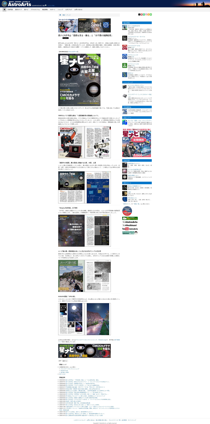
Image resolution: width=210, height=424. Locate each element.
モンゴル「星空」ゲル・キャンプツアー (140, 121)
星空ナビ (130, 73)
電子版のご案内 (65, 372)
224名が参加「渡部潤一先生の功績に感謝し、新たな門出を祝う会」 (83, 389)
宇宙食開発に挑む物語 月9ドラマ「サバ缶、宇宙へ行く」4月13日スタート (85, 387)
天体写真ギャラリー (134, 163)
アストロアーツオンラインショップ (86, 340)
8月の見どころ (132, 198)
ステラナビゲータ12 (134, 46)
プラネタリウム (35, 9)
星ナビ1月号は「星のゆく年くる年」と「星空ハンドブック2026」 (83, 405)
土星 (129, 192)
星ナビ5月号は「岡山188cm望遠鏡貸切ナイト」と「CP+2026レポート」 (84, 392)
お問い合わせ (78, 9)
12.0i (133, 47)
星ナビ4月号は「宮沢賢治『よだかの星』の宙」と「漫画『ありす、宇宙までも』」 (87, 394)
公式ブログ (68, 9)
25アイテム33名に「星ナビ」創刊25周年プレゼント (79, 412)
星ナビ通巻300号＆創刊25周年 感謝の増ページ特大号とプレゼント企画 (84, 415)
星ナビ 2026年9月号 (134, 26)
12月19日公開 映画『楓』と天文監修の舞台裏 (78, 403)
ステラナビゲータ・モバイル (136, 36)
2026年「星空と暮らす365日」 (74, 401)
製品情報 (45, 9)
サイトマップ (132, 420)
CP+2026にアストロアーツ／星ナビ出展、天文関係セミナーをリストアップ (85, 396)
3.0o (133, 56)
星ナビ (26, 9)
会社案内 (124, 420)
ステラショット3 (133, 55)
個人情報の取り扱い (102, 420)
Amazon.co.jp (102, 340)
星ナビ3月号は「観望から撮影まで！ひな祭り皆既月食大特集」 (82, 397)
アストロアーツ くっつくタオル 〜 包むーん (140, 95)
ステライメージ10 (133, 64)
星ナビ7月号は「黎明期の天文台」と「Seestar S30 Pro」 (81, 383)
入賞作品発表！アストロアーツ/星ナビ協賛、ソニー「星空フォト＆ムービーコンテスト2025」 (90, 406)
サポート (52, 9)
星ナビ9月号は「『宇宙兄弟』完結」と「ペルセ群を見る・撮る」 (83, 380)
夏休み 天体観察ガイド (134, 186)
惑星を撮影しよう (133, 175)
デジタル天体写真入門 (134, 169)
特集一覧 (136, 204)
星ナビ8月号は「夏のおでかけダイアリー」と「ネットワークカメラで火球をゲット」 (88, 382)
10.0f (133, 65)
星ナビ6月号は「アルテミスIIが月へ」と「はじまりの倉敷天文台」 (83, 385)
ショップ (60, 9)
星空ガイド (18, 9)
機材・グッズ (66, 15)
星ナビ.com (62, 374)
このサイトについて (80, 420)
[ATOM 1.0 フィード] (148, 14)
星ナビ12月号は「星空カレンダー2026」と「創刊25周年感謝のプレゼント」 (85, 413)
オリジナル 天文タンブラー (136, 85)
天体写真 (10, 9)
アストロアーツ (72, 52)
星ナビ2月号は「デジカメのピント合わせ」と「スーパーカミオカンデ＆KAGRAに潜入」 (89, 399)
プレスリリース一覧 (115, 420)
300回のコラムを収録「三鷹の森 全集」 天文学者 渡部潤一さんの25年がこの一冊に (88, 390)
